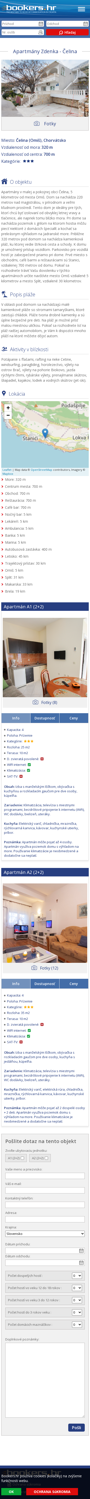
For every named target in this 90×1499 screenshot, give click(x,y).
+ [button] (8, 408)
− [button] (8, 415)
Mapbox (7, 474)
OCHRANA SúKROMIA (52, 1491)
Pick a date (41, 24)
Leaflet (7, 470)
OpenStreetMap (41, 470)
